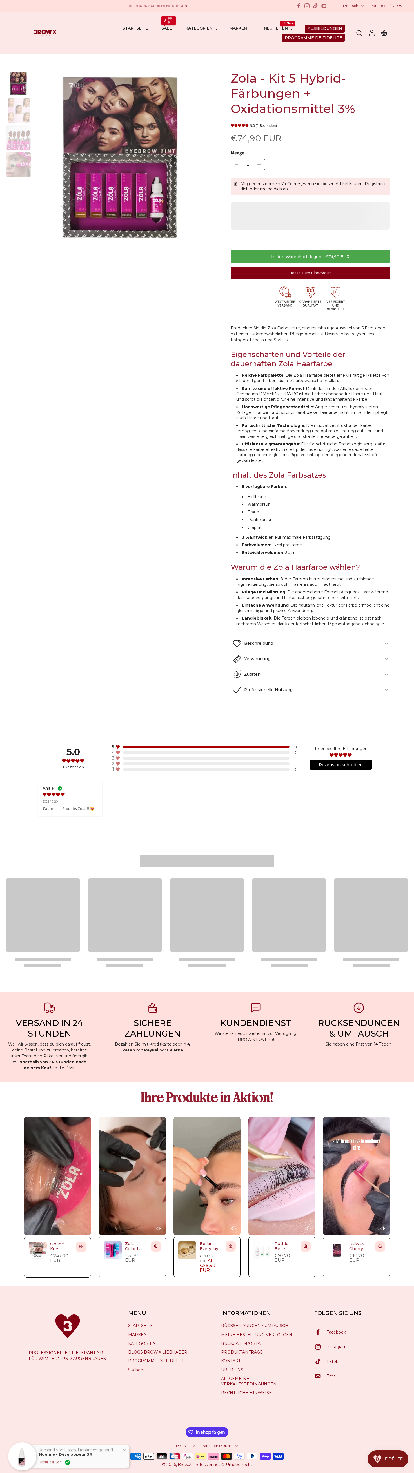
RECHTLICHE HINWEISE (246, 1392)
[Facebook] (298, 6)
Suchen (135, 1369)
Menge (237, 152)
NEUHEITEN (276, 28)
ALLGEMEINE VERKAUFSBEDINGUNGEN (249, 1381)
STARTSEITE (135, 28)
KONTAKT (231, 1360)
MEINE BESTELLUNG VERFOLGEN (256, 1334)
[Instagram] (307, 6)
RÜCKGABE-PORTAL (242, 1343)
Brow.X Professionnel (198, 1464)
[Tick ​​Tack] (315, 6)
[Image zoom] (120, 158)
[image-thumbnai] (18, 83)
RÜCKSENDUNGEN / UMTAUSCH (254, 1325)
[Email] (324, 6)
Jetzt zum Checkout (310, 273)
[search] (359, 32)
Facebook (336, 1331)
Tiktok (332, 1361)
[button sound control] (158, 1229)
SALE (166, 28)
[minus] (236, 164)
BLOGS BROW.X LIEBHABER (157, 1352)
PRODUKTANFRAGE (242, 1352)
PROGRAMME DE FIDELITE (156, 1360)
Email (331, 1375)
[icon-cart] (384, 33)
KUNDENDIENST (255, 1023)
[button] (310, 256)
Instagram (336, 1346)
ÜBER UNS (232, 1369)
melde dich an (274, 189)
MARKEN (238, 28)
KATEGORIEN (198, 28)
